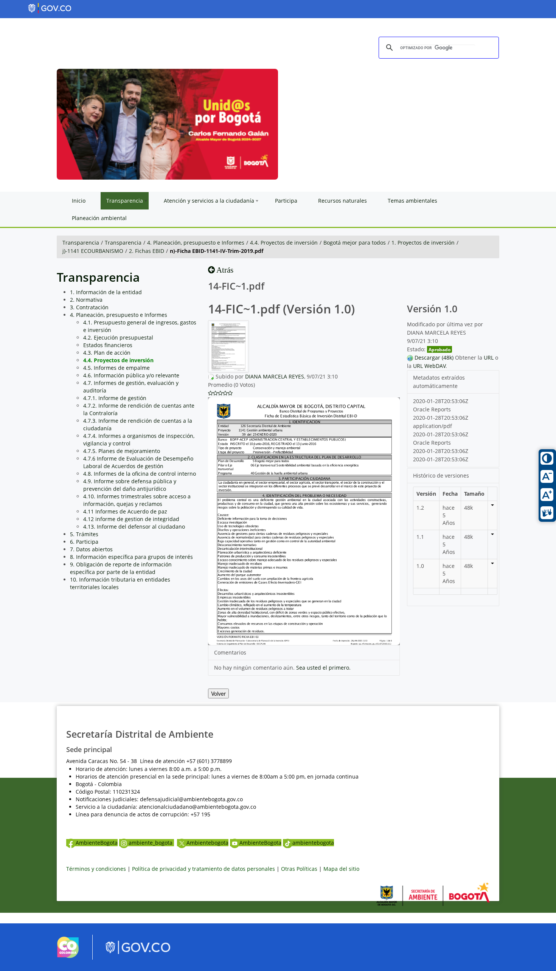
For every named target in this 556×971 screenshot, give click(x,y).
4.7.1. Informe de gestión (114, 398)
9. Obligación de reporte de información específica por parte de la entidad (121, 568)
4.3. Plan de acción (106, 352)
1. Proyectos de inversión (423, 242)
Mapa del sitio (341, 868)
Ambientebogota (207, 842)
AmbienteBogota (97, 842)
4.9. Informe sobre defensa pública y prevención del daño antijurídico (129, 485)
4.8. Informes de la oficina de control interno (139, 473)
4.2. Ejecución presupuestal (118, 337)
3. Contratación (89, 307)
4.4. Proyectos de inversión (284, 242)
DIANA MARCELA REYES (274, 376)
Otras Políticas (299, 868)
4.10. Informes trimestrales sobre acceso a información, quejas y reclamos (137, 500)
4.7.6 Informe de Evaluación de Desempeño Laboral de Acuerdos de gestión (138, 462)
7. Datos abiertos (91, 549)
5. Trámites (84, 534)
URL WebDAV (429, 365)
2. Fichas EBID (146, 250)
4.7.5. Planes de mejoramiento (121, 450)
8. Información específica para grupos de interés (131, 556)
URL (489, 357)
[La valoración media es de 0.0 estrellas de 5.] (210, 393)
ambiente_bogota (151, 842)
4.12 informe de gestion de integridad (131, 519)
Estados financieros (107, 345)
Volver (218, 693)
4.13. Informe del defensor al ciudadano (134, 526)
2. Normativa (86, 299)
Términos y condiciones (96, 868)
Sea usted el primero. (323, 667)
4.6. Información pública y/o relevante (131, 375)
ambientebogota (313, 842)
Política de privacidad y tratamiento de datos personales (203, 868)
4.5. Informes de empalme (116, 367)
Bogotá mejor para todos (354, 242)
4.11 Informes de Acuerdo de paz (125, 511)
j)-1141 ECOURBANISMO (92, 250)
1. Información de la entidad (106, 292)
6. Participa (84, 541)
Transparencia (80, 242)
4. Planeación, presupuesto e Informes (195, 242)
